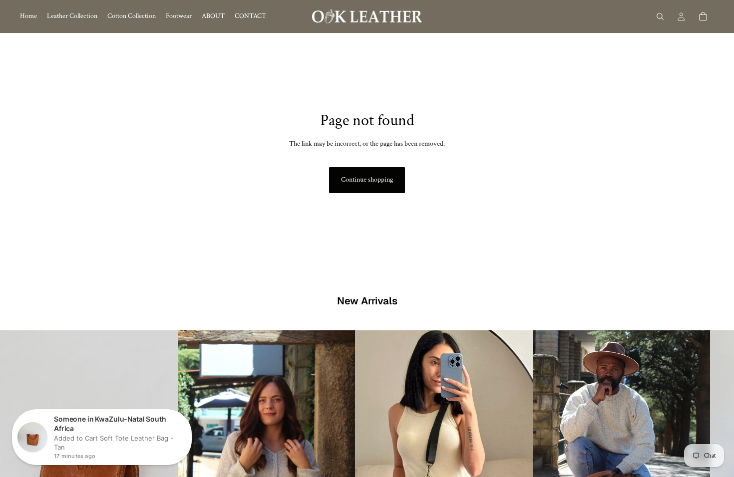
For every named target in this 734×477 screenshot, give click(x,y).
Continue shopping (367, 179)
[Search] (660, 16)
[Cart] (703, 16)
